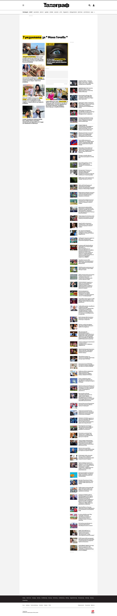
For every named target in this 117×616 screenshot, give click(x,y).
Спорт (31, 12)
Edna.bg (91, 597)
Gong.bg (34, 597)
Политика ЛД (87, 605)
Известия (92, 605)
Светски (80, 12)
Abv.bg (24, 597)
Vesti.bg (38, 597)
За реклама (28, 605)
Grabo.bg (87, 597)
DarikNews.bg (44, 597)
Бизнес (56, 12)
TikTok (50, 605)
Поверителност (81, 605)
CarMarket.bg (61, 597)
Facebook (45, 605)
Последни (25, 12)
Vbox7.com (28, 597)
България (36, 12)
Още (92, 12)
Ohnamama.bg (81, 597)
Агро (61, 12)
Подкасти (65, 12)
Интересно (87, 12)
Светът (42, 12)
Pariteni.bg (55, 597)
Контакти (41, 605)
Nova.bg (50, 597)
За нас (24, 605)
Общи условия (35, 612)
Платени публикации (34, 605)
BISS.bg (67, 597)
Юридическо (73, 12)
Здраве (47, 12)
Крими (51, 12)
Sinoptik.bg (25, 600)
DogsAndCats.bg (73, 597)
